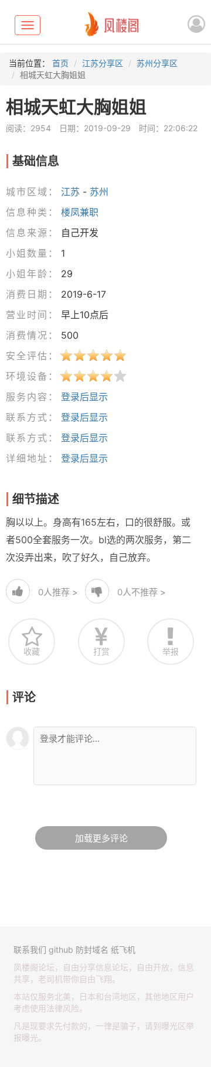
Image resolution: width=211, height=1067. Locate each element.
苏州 (99, 191)
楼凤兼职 (79, 212)
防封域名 (92, 949)
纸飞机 (123, 949)
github (61, 949)
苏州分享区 (157, 63)
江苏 (70, 191)
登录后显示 (84, 397)
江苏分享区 (102, 63)
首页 (60, 63)
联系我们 (29, 949)
